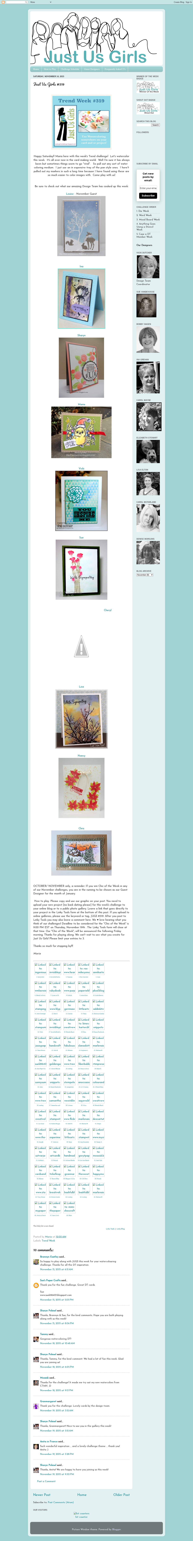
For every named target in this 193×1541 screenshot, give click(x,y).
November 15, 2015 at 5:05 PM (56, 1300)
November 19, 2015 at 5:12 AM (56, 1431)
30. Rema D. (98, 1068)
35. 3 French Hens (98, 1087)
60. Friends (98, 1178)
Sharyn (81, 335)
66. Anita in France (40, 1215)
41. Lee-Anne (40, 1123)
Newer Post (41, 1495)
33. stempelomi (69, 1087)
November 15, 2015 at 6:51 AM (56, 1269)
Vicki (81, 468)
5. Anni (98, 977)
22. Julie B (55, 1050)
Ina (81, 266)
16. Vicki (40, 1032)
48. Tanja (69, 1142)
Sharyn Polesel (48, 1311)
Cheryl (107, 610)
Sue (81, 537)
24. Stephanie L (83, 1050)
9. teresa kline (84, 995)
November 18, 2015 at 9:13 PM (56, 1390)
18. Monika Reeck (69, 1032)
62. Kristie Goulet (54, 1197)
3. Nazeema (69, 977)
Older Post (121, 1495)
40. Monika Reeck (98, 1105)
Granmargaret (48, 1401)
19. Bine (83, 1032)
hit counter (81, 1517)
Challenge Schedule (70, 69)
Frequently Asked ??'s (115, 69)
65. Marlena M (98, 1197)
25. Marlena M (98, 1050)
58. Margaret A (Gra (69, 1178)
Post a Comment (46, 1481)
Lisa (81, 687)
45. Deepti (98, 1123)
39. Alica (83, 1105)
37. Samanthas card (54, 1105)
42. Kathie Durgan (54, 1123)
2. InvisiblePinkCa (54, 977)
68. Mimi (69, 1215)
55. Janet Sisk (98, 1160)
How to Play (50, 69)
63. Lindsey (69, 1197)
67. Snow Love (54, 1215)
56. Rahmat (40, 1178)
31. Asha (40, 1087)
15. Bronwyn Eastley (98, 1013)
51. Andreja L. (40, 1160)
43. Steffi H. (69, 1123)
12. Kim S (54, 1013)
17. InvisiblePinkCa (54, 1032)
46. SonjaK (40, 1142)
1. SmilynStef (40, 977)
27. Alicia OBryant (54, 1068)
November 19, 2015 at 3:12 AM (56, 1410)
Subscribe (148, 195)
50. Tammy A (98, 1142)
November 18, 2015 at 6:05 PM (57, 1367)
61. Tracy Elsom (40, 1197)
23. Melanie (69, 1050)
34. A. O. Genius (83, 1087)
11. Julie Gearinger (40, 1013)
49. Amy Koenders (83, 1142)
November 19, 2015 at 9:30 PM (57, 1474)
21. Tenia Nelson (40, 1050)
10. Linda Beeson (98, 995)
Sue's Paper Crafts (50, 1280)
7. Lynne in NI (54, 995)
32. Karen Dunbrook (55, 1087)
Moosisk (44, 1378)
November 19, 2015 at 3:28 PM (57, 1454)
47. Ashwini (54, 1142)
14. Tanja (83, 1013)
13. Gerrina (69, 1013)
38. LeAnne (69, 1105)
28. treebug (69, 1068)
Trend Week (48, 1241)
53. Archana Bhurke (69, 1160)
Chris (81, 828)
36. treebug (40, 1105)
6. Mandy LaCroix (40, 995)
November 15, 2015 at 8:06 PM (57, 1323)
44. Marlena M (83, 1123)
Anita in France (49, 1441)
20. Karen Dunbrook (98, 1032)
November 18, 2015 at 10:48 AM (57, 1343)
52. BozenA (54, 1160)
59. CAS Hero (84, 1178)
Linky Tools (110, 1229)
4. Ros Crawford (83, 977)
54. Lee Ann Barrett (83, 1160)
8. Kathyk (69, 995)
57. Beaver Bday (54, 1178)
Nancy (81, 756)
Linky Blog (121, 1229)
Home (36, 69)
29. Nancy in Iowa (83, 1068)
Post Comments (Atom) (61, 1502)
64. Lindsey (83, 1197)
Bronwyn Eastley (49, 1257)
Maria (81, 404)
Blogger (116, 1529)
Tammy (44, 1334)
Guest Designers (92, 69)
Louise (70, 194)
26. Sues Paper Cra (40, 1068)
